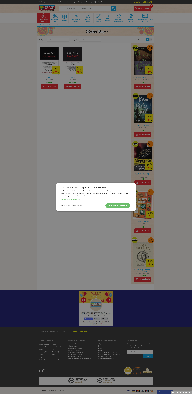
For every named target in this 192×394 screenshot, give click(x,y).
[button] (96, 199)
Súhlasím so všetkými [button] (118, 205)
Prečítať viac (91, 196)
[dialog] (96, 197)
